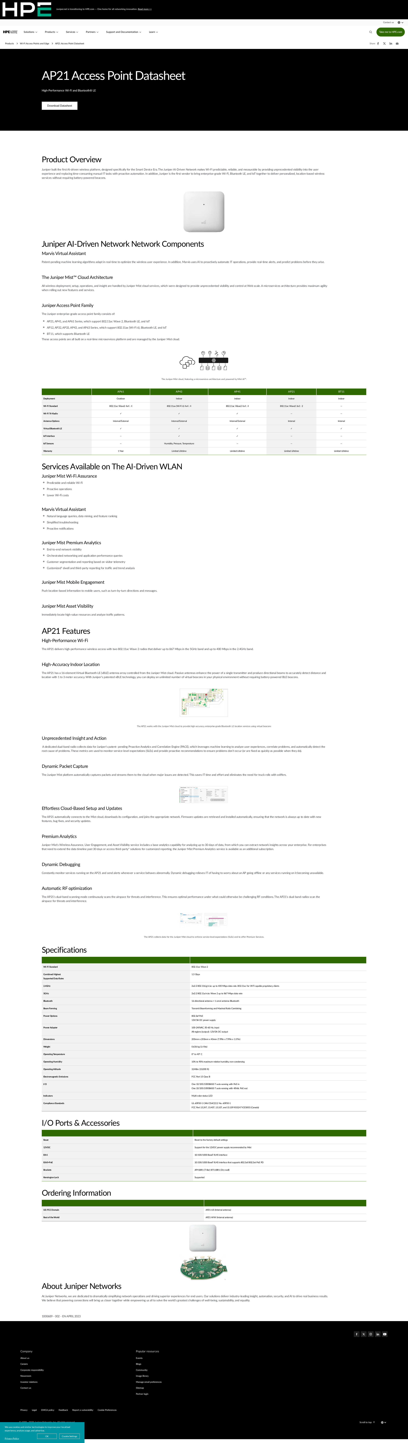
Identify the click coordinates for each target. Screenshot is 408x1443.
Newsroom (25, 1376)
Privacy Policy (12, 1438)
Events (139, 1358)
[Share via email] (397, 45)
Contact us (25, 1388)
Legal (34, 1410)
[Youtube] (385, 1334)
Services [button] (70, 32)
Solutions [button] (29, 32)
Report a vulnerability (82, 1410)
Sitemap (140, 1388)
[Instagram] (371, 1334)
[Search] (371, 32)
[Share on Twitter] (384, 45)
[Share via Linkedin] (391, 45)
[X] (364, 1334)
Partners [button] (90, 32)
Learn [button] (152, 32)
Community (141, 1370)
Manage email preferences (149, 1382)
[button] (388, 22)
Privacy (23, 1410)
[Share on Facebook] (378, 45)
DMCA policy (47, 1410)
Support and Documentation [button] (122, 32)
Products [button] (50, 32)
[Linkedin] (378, 1334)
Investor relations (28, 1382)
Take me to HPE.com (390, 32)
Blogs (138, 1364)
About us (24, 1358)
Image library (142, 1376)
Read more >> (145, 9)
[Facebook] (357, 1334)
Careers (24, 1364)
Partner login (142, 1394)
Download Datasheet (59, 105)
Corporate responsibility (32, 1370)
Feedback (63, 1410)
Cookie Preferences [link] (107, 1410)
